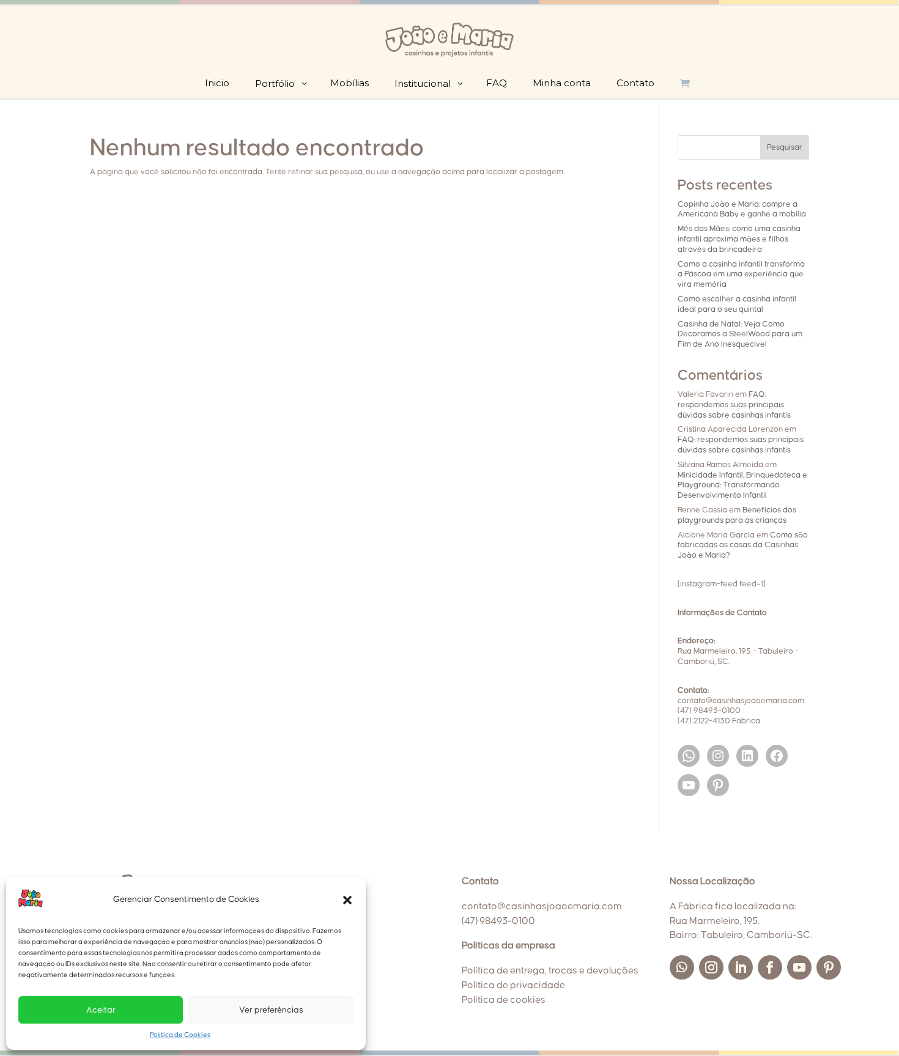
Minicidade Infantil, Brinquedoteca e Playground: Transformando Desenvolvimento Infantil (742, 485)
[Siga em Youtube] (799, 967)
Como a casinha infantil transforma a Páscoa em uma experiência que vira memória (741, 274)
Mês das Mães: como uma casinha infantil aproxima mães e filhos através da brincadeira (739, 239)
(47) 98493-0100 (498, 921)
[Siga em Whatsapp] (682, 967)
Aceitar (101, 1010)
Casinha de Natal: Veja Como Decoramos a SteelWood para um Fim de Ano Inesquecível (740, 334)
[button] (347, 900)
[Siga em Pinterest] (828, 967)
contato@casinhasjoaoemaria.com (542, 906)
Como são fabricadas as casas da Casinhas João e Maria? (743, 545)
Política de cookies (504, 1000)
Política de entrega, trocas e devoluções (550, 970)
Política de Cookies (180, 1035)
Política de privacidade (513, 985)
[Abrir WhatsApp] (868, 1025)
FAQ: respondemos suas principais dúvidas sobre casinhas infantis (734, 404)
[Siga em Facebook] (770, 967)
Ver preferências (271, 1010)
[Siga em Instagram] (711, 967)
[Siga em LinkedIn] (740, 967)
